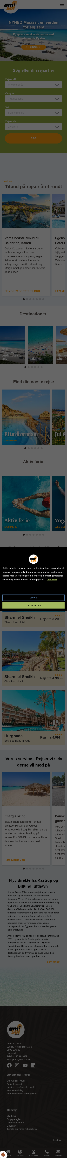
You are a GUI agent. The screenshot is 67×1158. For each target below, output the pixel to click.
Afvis (33, 597)
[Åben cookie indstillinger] (3, 1154)
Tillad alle (33, 605)
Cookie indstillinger (13, 589)
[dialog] (33, 579)
